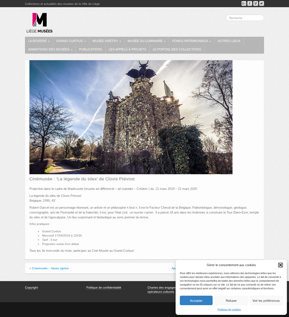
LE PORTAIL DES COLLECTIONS (177, 49)
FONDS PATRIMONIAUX (190, 41)
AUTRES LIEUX (229, 41)
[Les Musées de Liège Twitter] (261, 3)
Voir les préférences (266, 300)
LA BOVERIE (38, 41)
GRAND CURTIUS (70, 41)
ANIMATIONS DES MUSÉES (49, 49)
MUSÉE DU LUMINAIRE (146, 41)
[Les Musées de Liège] (38, 21)
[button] (280, 265)
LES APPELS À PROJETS (127, 49)
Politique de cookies (229, 309)
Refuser (231, 300)
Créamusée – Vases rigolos (50, 268)
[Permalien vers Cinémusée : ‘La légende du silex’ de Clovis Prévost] (131, 117)
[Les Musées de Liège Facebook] (249, 3)
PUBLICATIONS (90, 49)
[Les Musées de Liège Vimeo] (255, 3)
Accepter (196, 300)
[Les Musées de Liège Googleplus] (243, 3)
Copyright (31, 287)
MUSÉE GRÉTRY (105, 41)
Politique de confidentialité (103, 287)
